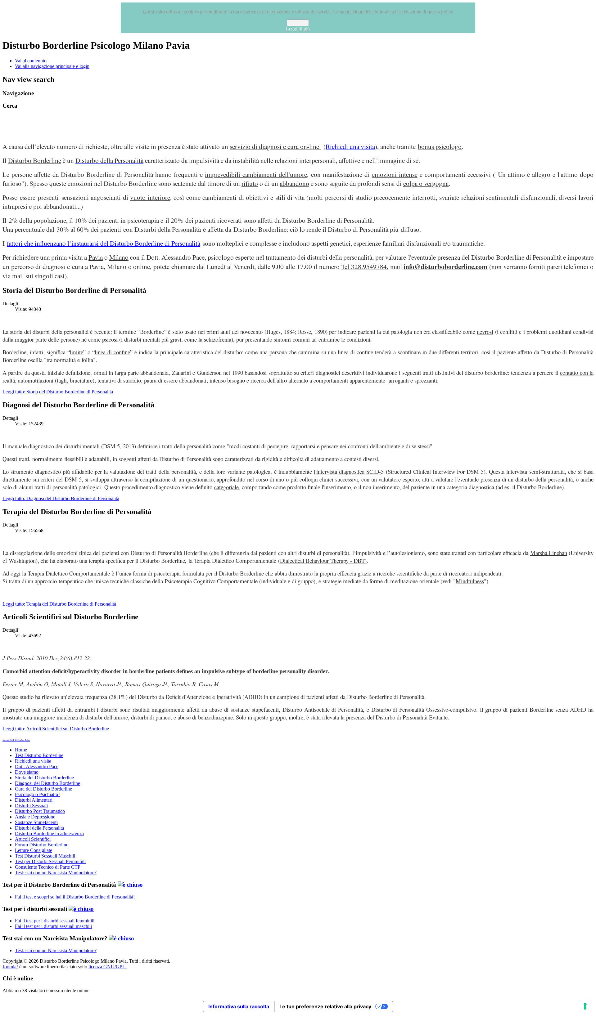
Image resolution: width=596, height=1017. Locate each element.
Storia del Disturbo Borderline (44, 777)
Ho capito (297, 22)
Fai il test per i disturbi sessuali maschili (53, 926)
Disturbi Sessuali (31, 805)
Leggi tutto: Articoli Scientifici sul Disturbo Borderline (55, 728)
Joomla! (10, 966)
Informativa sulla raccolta (238, 1006)
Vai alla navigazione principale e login (52, 66)
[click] (130, 884)
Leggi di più (298, 28)
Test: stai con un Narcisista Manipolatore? (56, 872)
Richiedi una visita (350, 146)
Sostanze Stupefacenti (36, 822)
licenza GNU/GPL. (107, 966)
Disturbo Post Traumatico (40, 811)
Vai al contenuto (31, 60)
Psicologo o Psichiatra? (37, 794)
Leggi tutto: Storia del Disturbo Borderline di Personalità (57, 391)
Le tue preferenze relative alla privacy (325, 1006)
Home (21, 749)
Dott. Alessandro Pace (36, 766)
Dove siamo (26, 772)
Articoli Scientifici (33, 839)
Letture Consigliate (33, 850)
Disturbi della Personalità (39, 828)
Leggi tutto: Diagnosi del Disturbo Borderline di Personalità (60, 498)
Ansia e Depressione (35, 816)
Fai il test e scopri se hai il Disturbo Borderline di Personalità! (75, 896)
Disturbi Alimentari (33, 800)
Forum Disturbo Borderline (41, 844)
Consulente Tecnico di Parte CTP (47, 867)
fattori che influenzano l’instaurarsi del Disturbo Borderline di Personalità (103, 243)
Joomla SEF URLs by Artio (16, 740)
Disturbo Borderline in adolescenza (49, 833)
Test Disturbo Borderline (39, 755)
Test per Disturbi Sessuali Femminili (50, 861)
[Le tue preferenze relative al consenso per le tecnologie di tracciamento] (585, 1006)
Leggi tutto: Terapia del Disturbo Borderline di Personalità (59, 604)
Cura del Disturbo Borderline (43, 788)
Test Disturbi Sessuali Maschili (45, 855)
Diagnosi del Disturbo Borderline (47, 783)
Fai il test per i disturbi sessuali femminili (54, 920)
